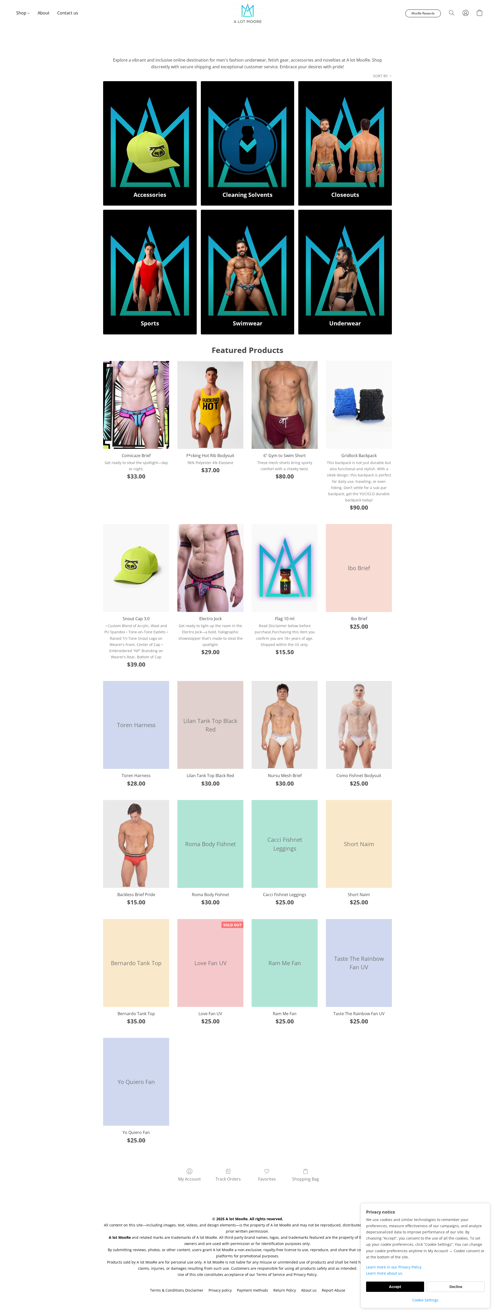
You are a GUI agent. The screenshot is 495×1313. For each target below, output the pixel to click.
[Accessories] (150, 133)
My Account (189, 1179)
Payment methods (252, 1290)
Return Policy (284, 1290)
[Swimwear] (247, 262)
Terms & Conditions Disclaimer (176, 1290)
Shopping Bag (305, 1179)
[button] (247, 13)
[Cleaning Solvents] (247, 133)
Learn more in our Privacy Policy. (394, 1267)
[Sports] (150, 262)
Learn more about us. (384, 1273)
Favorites (267, 1179)
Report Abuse (333, 1290)
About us (309, 1290)
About (44, 13)
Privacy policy (220, 1290)
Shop (21, 13)
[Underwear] (345, 262)
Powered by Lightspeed (247, 1299)
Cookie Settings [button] (425, 1300)
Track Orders (228, 1179)
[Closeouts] (345, 133)
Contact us (67, 13)
